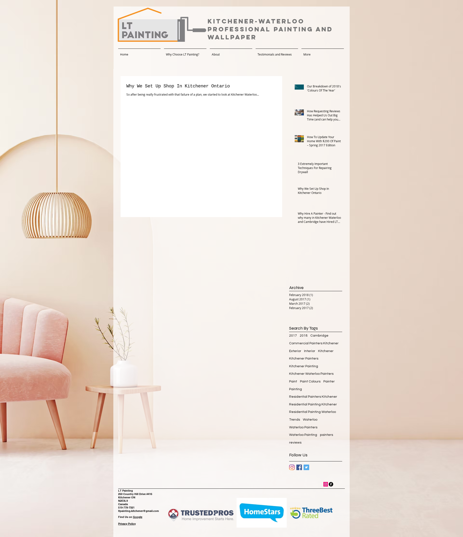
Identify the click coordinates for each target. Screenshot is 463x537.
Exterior (295, 351)
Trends (294, 419)
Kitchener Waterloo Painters (311, 373)
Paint (293, 381)
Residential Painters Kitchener (313, 396)
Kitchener (326, 351)
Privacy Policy (127, 523)
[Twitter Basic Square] (306, 467)
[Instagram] (292, 467)
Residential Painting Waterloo (312, 412)
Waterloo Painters (303, 427)
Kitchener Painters (303, 358)
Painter (329, 381)
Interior (309, 351)
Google (137, 517)
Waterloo (310, 419)
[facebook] (331, 484)
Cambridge (319, 335)
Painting (295, 389)
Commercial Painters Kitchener (314, 343)
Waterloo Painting (303, 435)
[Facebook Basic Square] (299, 467)
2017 (293, 335)
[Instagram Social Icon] (325, 484)
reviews (295, 442)
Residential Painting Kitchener (313, 404)
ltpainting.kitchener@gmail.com (138, 511)
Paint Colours (310, 381)
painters (326, 435)
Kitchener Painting (303, 366)
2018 (303, 335)
